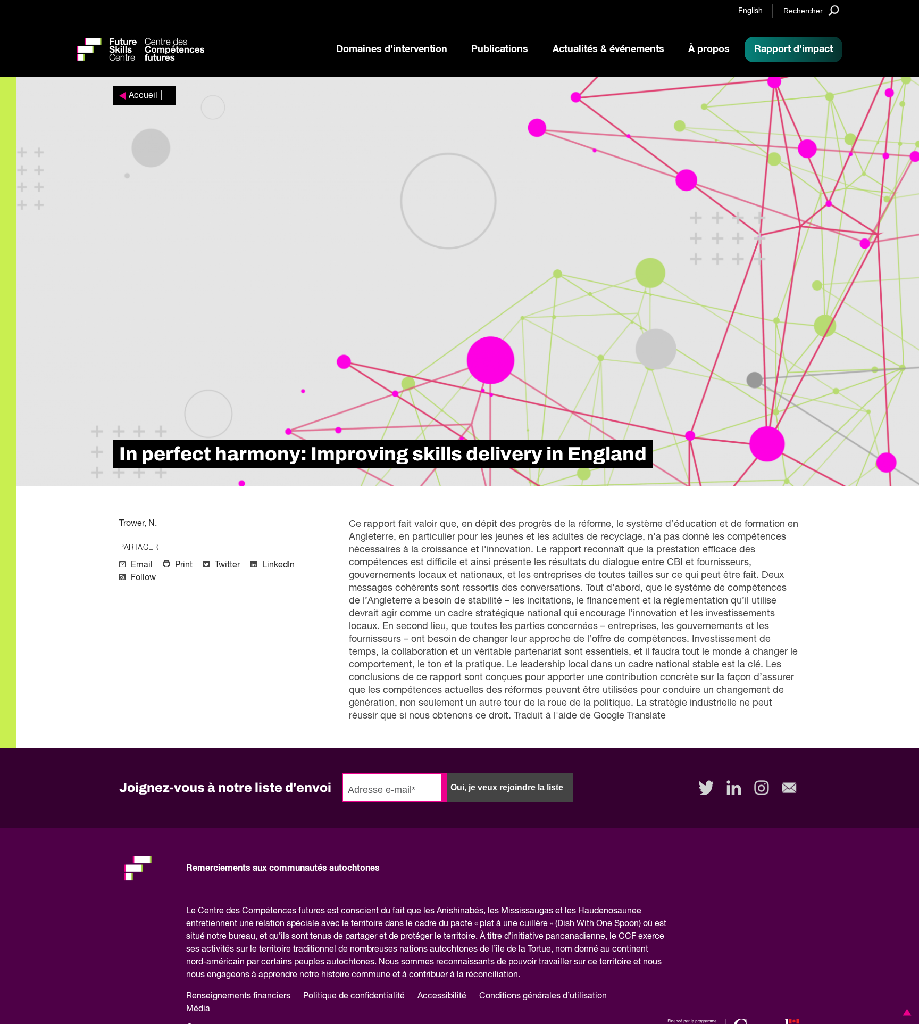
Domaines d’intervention (391, 49)
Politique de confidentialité (354, 996)
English (750, 11)
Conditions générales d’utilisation (543, 996)
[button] (905, 1012)
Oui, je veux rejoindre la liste (506, 787)
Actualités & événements (608, 49)
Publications (499, 49)
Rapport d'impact (793, 49)
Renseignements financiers (238, 996)
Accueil (143, 96)
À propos (709, 49)
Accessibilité (441, 996)
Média (198, 1009)
